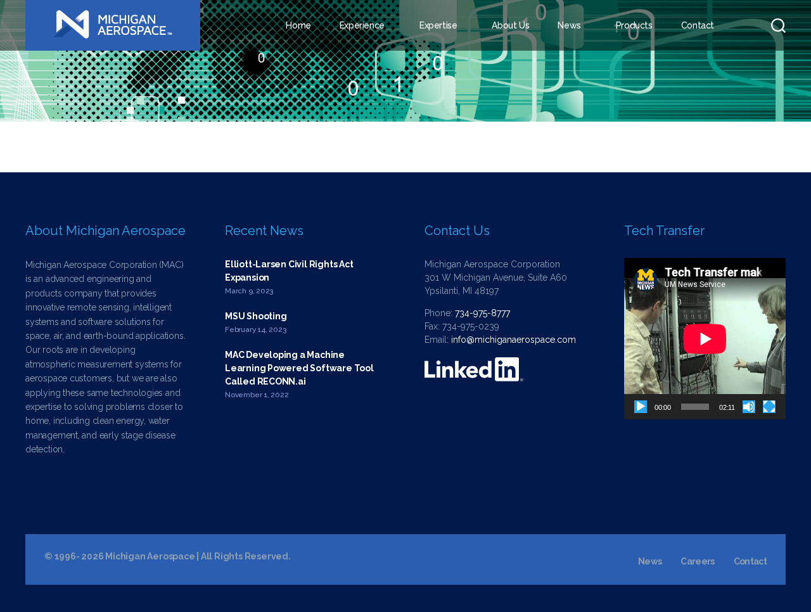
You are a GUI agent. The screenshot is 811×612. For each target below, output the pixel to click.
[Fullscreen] (769, 406)
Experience (362, 25)
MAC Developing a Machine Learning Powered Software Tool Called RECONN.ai (299, 368)
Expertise (438, 25)
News (569, 25)
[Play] (640, 406)
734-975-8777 (482, 313)
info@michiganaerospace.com (513, 340)
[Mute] (749, 406)
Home (298, 25)
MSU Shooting (255, 316)
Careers (697, 561)
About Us (510, 25)
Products (634, 25)
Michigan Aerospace (150, 556)
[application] (705, 338)
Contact (697, 25)
